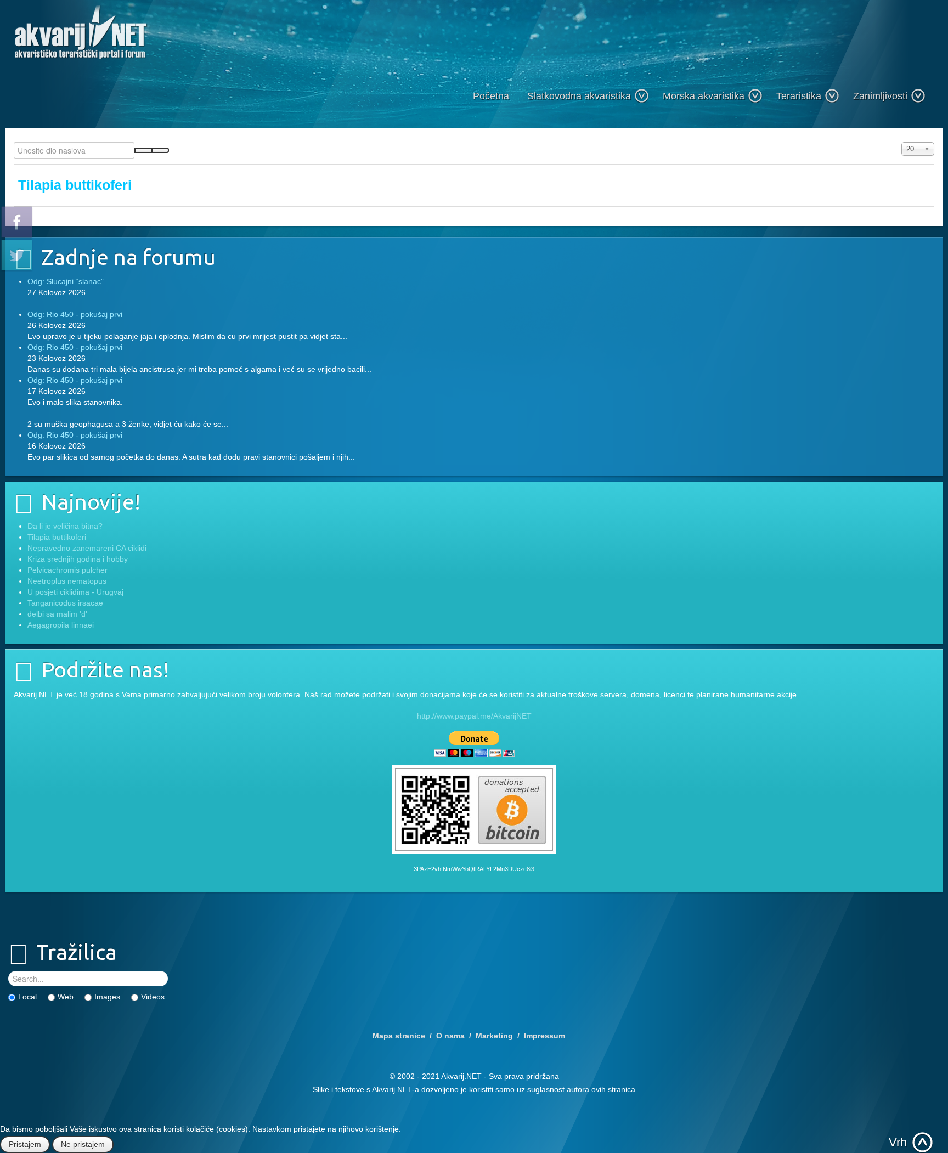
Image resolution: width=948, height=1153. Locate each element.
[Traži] (143, 150)
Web (66, 996)
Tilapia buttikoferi (75, 185)
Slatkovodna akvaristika (579, 96)
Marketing (494, 1035)
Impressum (544, 1035)
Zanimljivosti (880, 96)
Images (107, 996)
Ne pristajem (83, 1144)
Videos (153, 996)
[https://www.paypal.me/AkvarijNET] (474, 744)
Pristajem (25, 1144)
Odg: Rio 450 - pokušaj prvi (74, 314)
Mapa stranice (399, 1035)
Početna (491, 96)
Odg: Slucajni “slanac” (65, 281)
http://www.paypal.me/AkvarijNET (474, 715)
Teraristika (798, 96)
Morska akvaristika (703, 96)
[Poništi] (160, 150)
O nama (450, 1035)
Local (27, 996)
